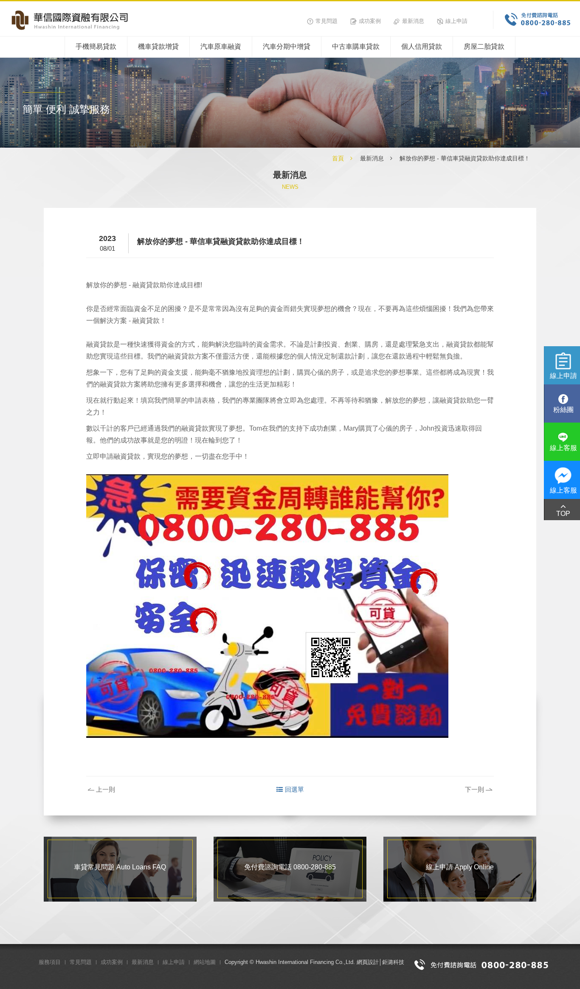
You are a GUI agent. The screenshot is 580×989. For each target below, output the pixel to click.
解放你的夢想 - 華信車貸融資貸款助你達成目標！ (465, 158)
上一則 (105, 789)
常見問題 (326, 21)
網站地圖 (205, 962)
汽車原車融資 (220, 46)
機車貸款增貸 (158, 46)
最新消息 (413, 21)
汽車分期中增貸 (286, 46)
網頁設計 (368, 962)
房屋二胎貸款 (484, 46)
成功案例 (370, 21)
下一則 (474, 789)
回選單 (294, 789)
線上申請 (456, 21)
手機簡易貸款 (96, 46)
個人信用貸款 (421, 46)
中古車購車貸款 (356, 46)
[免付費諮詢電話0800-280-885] (481, 963)
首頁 (338, 158)
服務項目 (50, 962)
